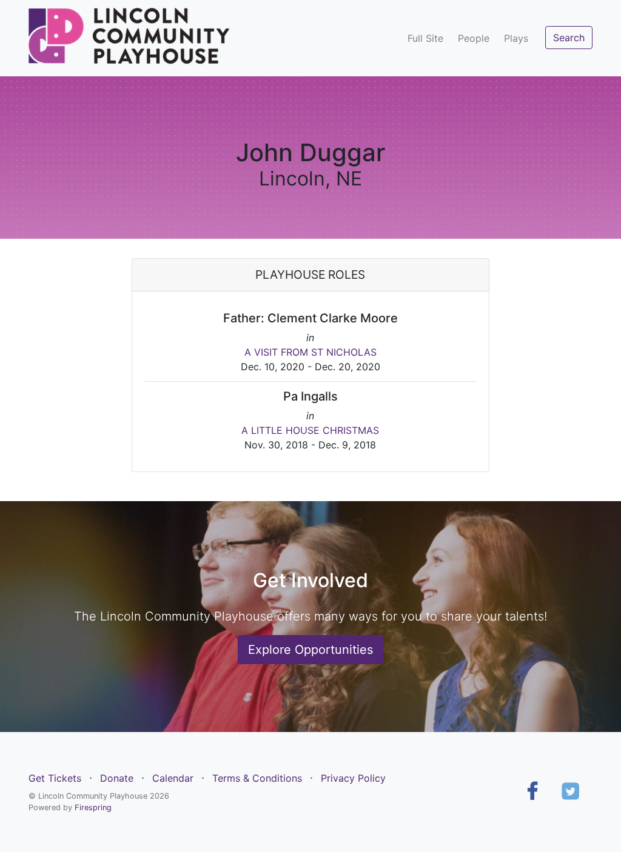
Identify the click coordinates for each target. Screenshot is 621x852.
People (473, 38)
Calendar (172, 778)
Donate (116, 778)
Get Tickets (55, 778)
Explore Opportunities (310, 649)
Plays (516, 38)
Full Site (425, 38)
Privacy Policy (353, 778)
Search (569, 38)
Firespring (93, 807)
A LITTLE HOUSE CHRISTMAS (310, 430)
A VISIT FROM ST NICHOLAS (310, 352)
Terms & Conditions (257, 778)
